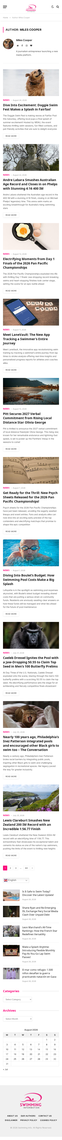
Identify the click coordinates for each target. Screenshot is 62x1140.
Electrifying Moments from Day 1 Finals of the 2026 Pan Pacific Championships (29, 263)
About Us (12, 1116)
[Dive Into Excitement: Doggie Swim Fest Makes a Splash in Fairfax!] (31, 82)
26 (23, 1059)
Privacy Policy (28, 1120)
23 (55, 1054)
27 (31, 1059)
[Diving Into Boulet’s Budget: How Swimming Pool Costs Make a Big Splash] (31, 552)
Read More (11, 136)
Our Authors (28, 1116)
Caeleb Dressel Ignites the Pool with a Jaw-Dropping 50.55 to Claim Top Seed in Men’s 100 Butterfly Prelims (31, 662)
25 (15, 1059)
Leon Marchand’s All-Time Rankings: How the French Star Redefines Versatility (39, 931)
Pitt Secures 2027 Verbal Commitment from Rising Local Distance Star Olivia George (27, 418)
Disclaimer (11, 1120)
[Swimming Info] (31, 7)
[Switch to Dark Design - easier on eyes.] (52, 6)
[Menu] (5, 6)
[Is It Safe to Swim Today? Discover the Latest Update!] (11, 895)
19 (23, 1054)
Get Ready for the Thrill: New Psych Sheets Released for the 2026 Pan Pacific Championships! (30, 497)
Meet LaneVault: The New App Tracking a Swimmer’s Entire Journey (26, 338)
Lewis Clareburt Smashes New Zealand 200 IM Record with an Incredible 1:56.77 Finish (27, 824)
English (12, 880)
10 (7, 1049)
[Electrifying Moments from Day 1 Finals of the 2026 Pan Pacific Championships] (31, 236)
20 (31, 1054)
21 (39, 1054)
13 (31, 1049)
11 (15, 1049)
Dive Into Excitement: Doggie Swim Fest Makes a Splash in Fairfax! (30, 107)
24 (7, 1059)
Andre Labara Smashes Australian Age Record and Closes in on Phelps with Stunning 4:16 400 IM (30, 184)
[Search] (57, 6)
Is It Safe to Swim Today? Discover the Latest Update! (38, 893)
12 (23, 1049)
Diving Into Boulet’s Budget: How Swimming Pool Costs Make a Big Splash (28, 579)
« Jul (5, 1069)
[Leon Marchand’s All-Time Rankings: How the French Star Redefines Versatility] (11, 931)
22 (47, 1054)
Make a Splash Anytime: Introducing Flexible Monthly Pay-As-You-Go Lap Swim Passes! (38, 952)
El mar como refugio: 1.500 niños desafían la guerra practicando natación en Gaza (39, 973)
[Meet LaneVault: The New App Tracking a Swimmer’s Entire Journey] (31, 312)
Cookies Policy (48, 1120)
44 (26, 868)
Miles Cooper (24, 40)
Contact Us (45, 1116)
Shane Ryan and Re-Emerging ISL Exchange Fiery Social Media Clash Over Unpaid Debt (40, 911)
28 (39, 1059)
